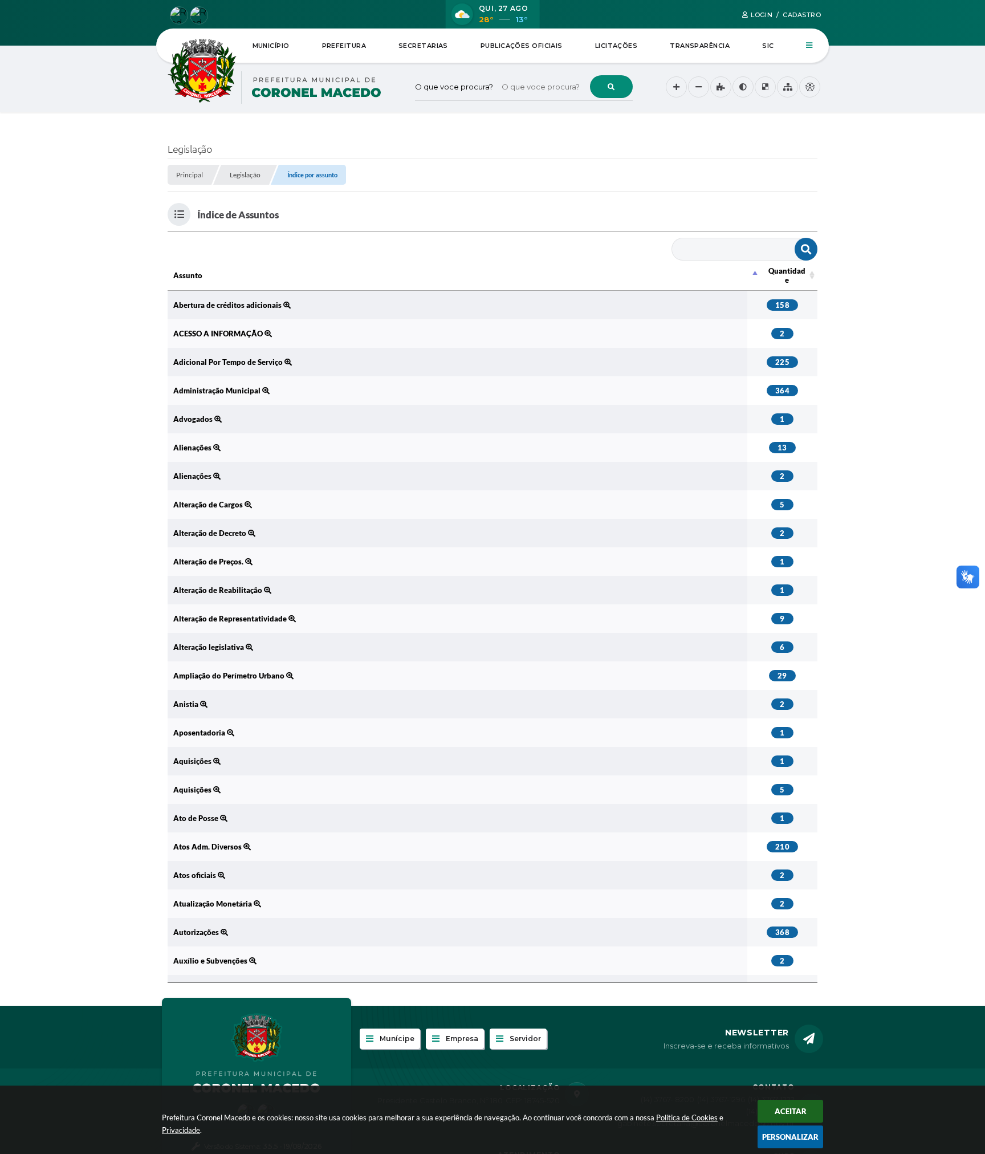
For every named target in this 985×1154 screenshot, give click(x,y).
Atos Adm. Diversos (208, 846)
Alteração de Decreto (210, 533)
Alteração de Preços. (209, 561)
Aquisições (193, 761)
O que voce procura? (454, 86)
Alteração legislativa (209, 647)
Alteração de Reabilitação (218, 590)
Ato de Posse (196, 818)
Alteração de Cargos (209, 504)
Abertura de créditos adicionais (228, 305)
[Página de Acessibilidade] (810, 87)
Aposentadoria (200, 732)
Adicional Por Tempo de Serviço (228, 362)
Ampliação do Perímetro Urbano (229, 675)
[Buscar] (611, 86)
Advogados (193, 419)
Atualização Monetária (213, 903)
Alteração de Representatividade (230, 618)
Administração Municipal (217, 390)
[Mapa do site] (787, 87)
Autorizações (197, 932)
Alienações (193, 447)
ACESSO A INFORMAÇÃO (218, 333)
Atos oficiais (195, 875)
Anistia (186, 704)
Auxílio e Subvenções (211, 960)
